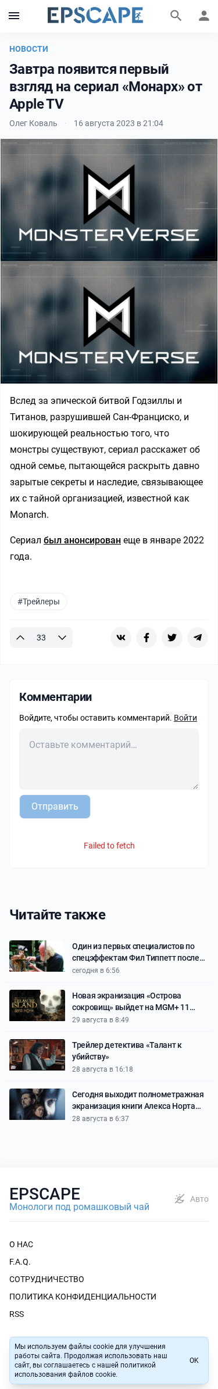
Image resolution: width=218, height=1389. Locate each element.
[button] (14, 16)
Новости (28, 48)
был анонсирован (82, 540)
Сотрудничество (46, 1279)
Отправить (54, 806)
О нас (21, 1244)
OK (194, 1360)
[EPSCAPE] (95, 16)
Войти (185, 717)
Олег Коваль (33, 123)
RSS (16, 1314)
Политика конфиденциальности (82, 1296)
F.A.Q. (20, 1261)
